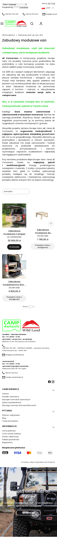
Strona (25, 307)
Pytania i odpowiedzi (11, 415)
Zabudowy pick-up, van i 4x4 (30, 35)
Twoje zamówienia (10, 421)
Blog (4, 418)
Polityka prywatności (10, 439)
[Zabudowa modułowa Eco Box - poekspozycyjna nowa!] (14, 266)
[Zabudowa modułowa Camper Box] (14, 216)
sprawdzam (28, 512)
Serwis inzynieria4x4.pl (11, 402)
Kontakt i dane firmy (10, 396)
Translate (23, 7)
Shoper (50, 462)
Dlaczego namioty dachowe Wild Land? (19, 405)
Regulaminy (7, 442)
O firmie (5, 393)
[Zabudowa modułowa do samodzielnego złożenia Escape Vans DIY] (43, 215)
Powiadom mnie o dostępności (42, 246)
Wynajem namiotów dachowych (16, 399)
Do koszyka (14, 247)
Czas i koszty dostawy (11, 433)
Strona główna (8, 35)
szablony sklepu (28, 462)
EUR (53, 4)
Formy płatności (9, 431)
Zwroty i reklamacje (10, 436)
